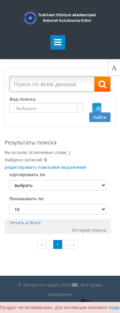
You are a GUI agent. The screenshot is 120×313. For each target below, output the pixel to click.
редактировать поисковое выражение (45, 167)
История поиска (89, 230)
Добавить (99, 108)
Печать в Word (25, 223)
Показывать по (26, 198)
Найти (99, 117)
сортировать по (27, 174)
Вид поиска (22, 99)
